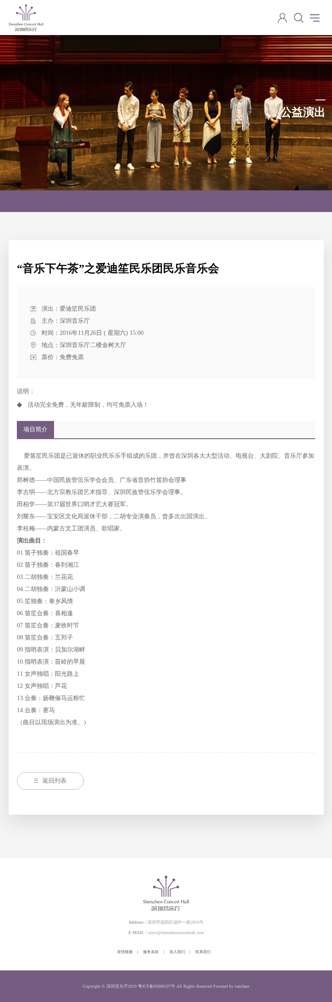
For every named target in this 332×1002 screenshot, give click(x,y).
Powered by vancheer (231, 986)
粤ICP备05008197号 (156, 986)
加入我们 (177, 952)
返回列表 (54, 780)
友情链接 (125, 952)
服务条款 (151, 952)
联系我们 (203, 952)
